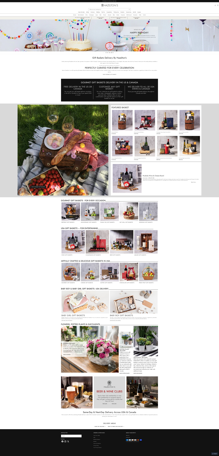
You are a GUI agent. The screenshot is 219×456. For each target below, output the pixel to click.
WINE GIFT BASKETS (66, 255)
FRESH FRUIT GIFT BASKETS (146, 282)
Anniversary (93, 12)
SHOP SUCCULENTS (138, 373)
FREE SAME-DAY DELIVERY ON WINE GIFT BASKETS (82, 17)
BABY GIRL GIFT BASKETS (73, 315)
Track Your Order (96, 435)
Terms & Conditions (97, 443)
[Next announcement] (157, 1)
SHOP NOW (82, 18)
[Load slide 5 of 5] (113, 53)
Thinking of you (116, 12)
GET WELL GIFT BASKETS (126, 222)
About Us (127, 435)
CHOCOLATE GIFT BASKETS (127, 282)
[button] (86, 14)
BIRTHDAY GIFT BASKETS (100, 17)
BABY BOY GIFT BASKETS (121, 315)
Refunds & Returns (96, 439)
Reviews (94, 441)
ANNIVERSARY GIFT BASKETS (88, 222)
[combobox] (109, 9)
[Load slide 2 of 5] (108, 53)
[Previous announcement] (61, 1)
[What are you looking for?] (129, 9)
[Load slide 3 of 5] (109, 53)
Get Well (134, 12)
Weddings (98, 12)
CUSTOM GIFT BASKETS (136, 17)
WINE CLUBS (114, 403)
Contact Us (128, 437)
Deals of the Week (81, 12)
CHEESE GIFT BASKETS (87, 282)
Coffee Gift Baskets (106, 282)
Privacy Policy (96, 445)
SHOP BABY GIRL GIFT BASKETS (66, 320)
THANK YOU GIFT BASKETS (107, 222)
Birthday (87, 12)
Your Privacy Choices (97, 447)
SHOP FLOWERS (66, 354)
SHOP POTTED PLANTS (124, 373)
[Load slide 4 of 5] (111, 53)
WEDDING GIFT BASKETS (146, 222)
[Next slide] (115, 52)
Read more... (193, 182)
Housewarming (128, 12)
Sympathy (139, 12)
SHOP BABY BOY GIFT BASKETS (115, 320)
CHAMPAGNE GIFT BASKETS (93, 255)
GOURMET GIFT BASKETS (68, 282)
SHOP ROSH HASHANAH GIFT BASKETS (109, 42)
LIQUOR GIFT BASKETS (140, 255)
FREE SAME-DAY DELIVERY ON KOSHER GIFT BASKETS (118, 17)
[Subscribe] (80, 436)
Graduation (122, 12)
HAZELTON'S (131, 441)
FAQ (94, 437)
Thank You (103, 12)
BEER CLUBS (105, 403)
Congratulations (109, 12)
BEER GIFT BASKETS (115, 255)
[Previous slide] (103, 52)
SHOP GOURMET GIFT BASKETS (109, 74)
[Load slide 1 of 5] (106, 53)
